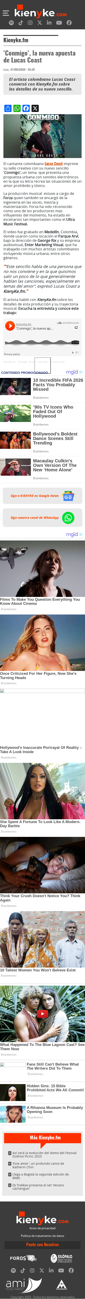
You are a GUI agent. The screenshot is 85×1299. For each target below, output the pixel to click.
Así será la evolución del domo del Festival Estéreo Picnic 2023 (44, 1155)
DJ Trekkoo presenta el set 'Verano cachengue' (38, 1187)
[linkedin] (49, 23)
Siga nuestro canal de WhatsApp (35, 517)
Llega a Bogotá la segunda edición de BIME (40, 1176)
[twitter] (39, 23)
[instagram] (30, 23)
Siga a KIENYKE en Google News (35, 496)
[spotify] (11, 23)
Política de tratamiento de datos (42, 1236)
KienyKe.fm (9, 362)
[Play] (42, 365)
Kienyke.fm (15, 40)
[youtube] (59, 23)
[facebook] (69, 23)
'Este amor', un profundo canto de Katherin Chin (38, 1165)
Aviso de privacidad (42, 1228)
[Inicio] (40, 12)
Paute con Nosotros (42, 1245)
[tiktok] (21, 23)
